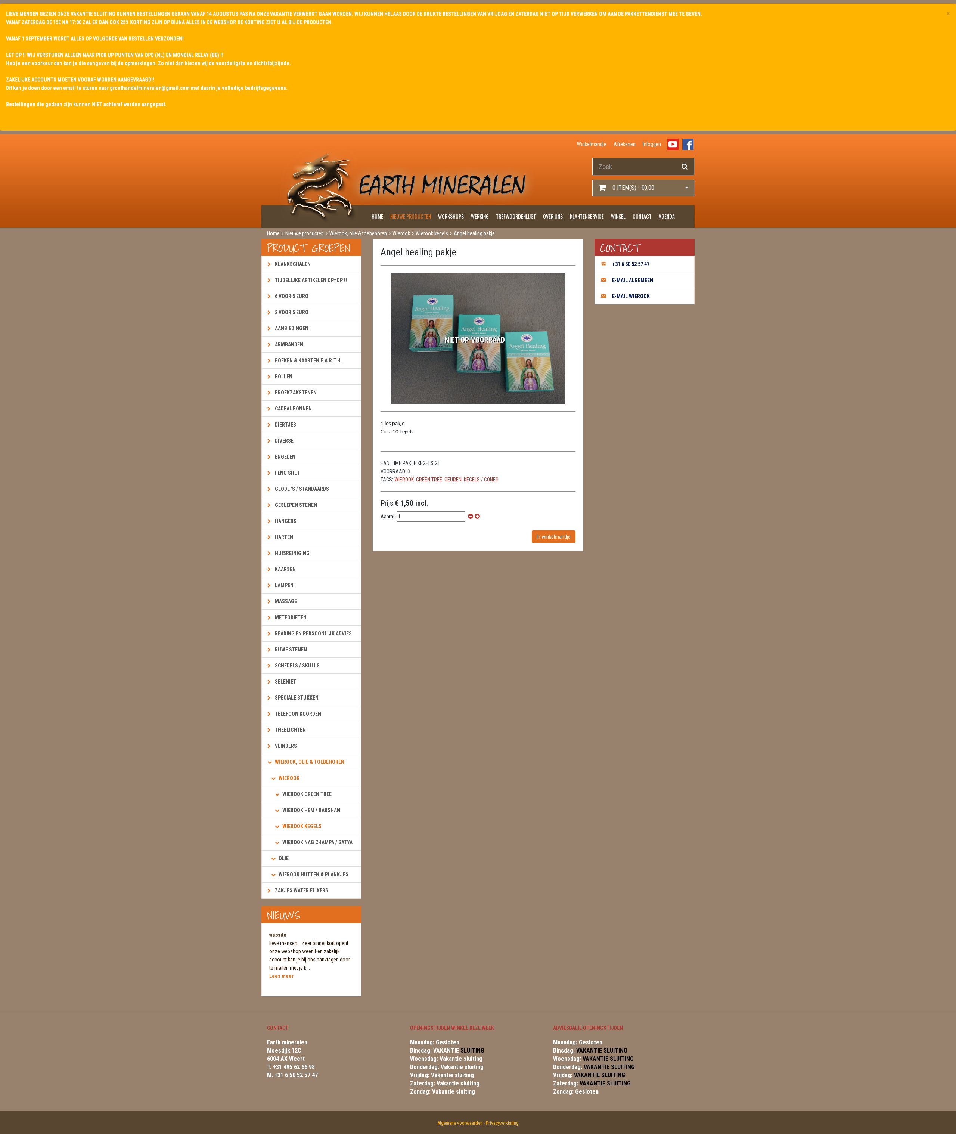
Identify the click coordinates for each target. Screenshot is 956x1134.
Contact (642, 216)
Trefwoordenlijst (516, 216)
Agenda (667, 216)
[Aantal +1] (477, 517)
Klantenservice (587, 216)
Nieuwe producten (410, 216)
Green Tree (429, 480)
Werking (480, 216)
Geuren (453, 480)
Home (377, 216)
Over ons (553, 216)
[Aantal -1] (470, 517)
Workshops (451, 216)
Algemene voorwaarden (459, 1123)
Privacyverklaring (502, 1123)
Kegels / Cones (481, 480)
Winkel (618, 216)
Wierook (404, 480)
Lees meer (281, 976)
